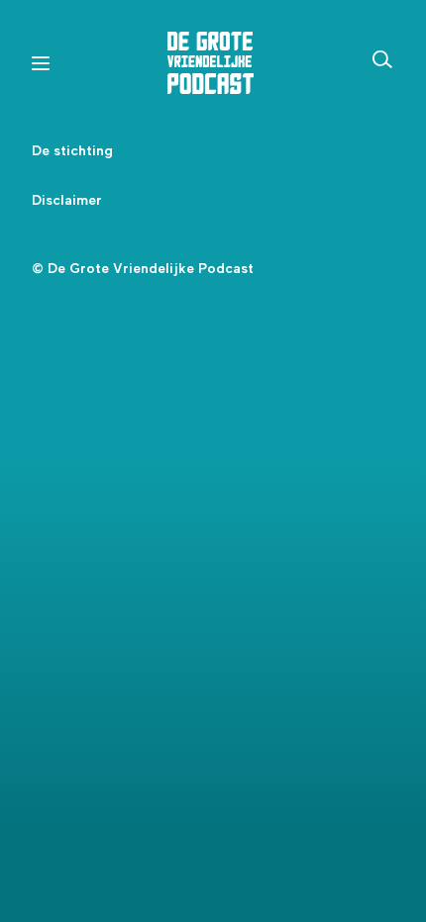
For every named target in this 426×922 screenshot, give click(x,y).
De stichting (72, 151)
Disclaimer (67, 201)
